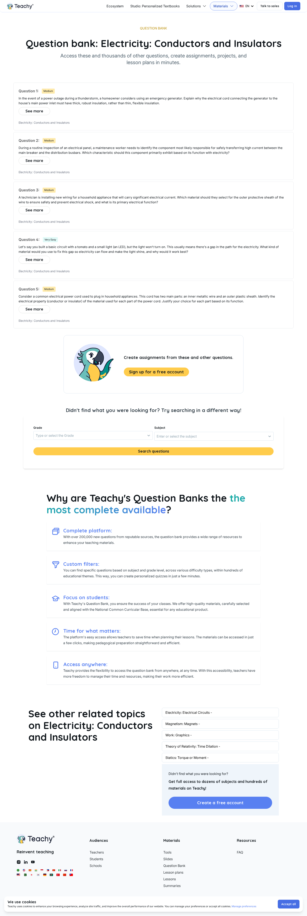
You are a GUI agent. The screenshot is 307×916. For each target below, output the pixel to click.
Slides (168, 859)
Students (96, 859)
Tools (167, 852)
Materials (220, 6)
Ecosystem (115, 6)
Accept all (288, 904)
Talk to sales (269, 6)
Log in (292, 6)
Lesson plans (173, 872)
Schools (96, 866)
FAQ (240, 852)
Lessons (169, 879)
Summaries (172, 886)
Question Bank (174, 866)
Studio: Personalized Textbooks (155, 6)
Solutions (193, 6)
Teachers (97, 852)
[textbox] (153, 101)
